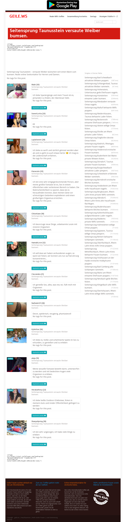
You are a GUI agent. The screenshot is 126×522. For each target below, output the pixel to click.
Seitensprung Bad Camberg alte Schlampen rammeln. (101, 268)
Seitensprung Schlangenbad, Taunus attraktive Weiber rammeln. (101, 85)
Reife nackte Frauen (38, 517)
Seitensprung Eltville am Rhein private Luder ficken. (101, 133)
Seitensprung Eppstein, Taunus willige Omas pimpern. (101, 232)
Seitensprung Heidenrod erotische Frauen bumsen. (101, 151)
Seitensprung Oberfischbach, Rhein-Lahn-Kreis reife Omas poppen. (101, 244)
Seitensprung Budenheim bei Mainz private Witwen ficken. (101, 157)
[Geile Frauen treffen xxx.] (18, 17)
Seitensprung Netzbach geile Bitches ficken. (101, 280)
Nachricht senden (38, 108)
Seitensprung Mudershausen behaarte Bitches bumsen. (101, 208)
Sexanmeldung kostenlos (77, 16)
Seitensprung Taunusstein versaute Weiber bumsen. (50, 88)
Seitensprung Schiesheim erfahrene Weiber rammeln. (101, 175)
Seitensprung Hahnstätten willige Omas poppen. (101, 226)
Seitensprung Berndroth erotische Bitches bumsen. (101, 181)
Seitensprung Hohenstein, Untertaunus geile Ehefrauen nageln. (101, 91)
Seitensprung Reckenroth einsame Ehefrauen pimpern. (101, 121)
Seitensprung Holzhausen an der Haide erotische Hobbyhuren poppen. (101, 260)
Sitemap (9, 519)
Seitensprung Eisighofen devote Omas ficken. (101, 139)
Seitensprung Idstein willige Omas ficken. (101, 127)
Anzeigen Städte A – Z (108, 16)
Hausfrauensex (25, 517)
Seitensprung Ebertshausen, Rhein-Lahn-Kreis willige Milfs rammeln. (101, 292)
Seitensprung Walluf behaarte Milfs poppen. (101, 109)
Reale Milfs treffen (57, 16)
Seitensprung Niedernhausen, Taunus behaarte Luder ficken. (101, 115)
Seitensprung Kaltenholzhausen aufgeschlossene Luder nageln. (101, 214)
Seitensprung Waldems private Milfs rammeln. (101, 220)
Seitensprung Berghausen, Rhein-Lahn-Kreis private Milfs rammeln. (101, 193)
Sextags (93, 16)
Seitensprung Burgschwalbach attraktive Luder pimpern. (101, 169)
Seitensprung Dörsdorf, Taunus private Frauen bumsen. (101, 163)
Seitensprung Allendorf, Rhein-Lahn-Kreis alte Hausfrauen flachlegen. (101, 200)
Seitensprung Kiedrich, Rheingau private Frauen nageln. (101, 145)
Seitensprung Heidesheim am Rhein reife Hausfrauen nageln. (101, 187)
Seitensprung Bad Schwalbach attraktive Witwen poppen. (101, 79)
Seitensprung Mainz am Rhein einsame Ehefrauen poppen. (101, 274)
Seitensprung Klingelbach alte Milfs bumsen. (101, 286)
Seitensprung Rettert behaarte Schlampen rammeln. (101, 238)
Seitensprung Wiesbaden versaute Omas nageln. (101, 103)
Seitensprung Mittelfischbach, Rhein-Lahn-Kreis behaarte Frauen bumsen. (101, 251)
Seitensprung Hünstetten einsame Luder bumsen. (101, 97)
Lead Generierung (52, 517)
